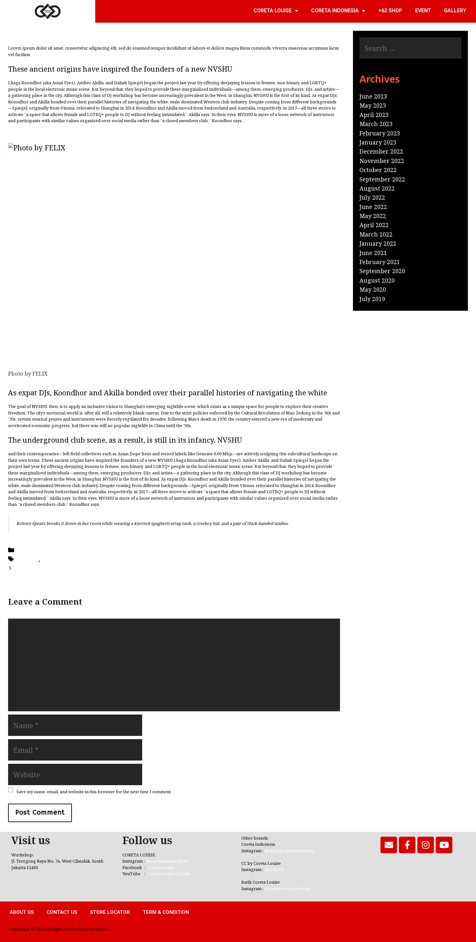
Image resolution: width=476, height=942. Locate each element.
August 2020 (377, 280)
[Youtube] (444, 845)
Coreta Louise (161, 867)
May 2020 (372, 289)
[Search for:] (410, 48)
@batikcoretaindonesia (288, 888)
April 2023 (374, 115)
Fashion (27, 559)
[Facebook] (407, 845)
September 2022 (382, 179)
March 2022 (375, 234)
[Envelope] (388, 845)
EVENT (423, 10)
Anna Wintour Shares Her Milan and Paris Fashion (90, 568)
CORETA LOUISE (273, 10)
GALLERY (455, 10)
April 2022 (374, 225)
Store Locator (110, 912)
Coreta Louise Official (168, 874)
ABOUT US (22, 912)
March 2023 (375, 124)
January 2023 (377, 142)
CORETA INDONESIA (335, 10)
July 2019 (372, 299)
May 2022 (372, 216)
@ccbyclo (275, 869)
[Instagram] (425, 845)
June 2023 (373, 96)
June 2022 (373, 207)
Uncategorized (37, 550)
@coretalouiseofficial (167, 861)
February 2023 (379, 133)
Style (49, 559)
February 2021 (379, 262)
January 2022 (377, 243)
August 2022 (377, 188)
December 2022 (381, 151)
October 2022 (378, 170)
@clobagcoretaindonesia (289, 851)
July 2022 (372, 197)
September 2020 (382, 271)
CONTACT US (62, 912)
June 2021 (373, 253)
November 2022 (381, 161)
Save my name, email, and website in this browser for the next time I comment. (94, 792)
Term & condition (166, 912)
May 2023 (372, 105)
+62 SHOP (390, 10)
